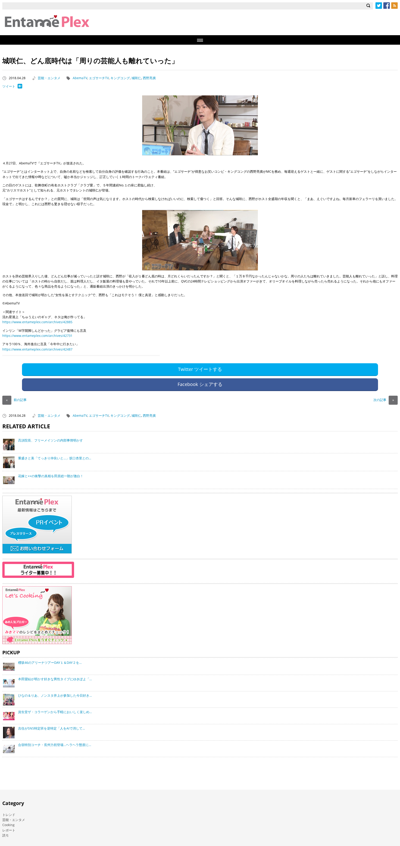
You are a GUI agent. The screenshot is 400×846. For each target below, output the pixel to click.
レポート (8, 830)
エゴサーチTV (99, 78)
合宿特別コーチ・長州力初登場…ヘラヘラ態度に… (54, 745)
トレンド (8, 814)
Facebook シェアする (200, 384)
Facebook (386, 5)
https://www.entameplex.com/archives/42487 (37, 349)
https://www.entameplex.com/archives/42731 (37, 335)
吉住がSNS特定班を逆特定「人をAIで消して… (51, 728)
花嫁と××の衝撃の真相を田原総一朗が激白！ (50, 476)
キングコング (120, 78)
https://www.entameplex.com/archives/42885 (37, 322)
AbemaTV (80, 78)
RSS (394, 5)
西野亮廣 (149, 78)
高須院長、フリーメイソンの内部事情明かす (50, 440)
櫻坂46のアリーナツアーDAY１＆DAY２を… (50, 662)
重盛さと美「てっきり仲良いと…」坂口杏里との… (54, 458)
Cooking (8, 825)
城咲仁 (136, 78)
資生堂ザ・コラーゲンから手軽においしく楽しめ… (55, 712)
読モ (5, 835)
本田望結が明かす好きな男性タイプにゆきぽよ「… (55, 679)
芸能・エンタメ (49, 78)
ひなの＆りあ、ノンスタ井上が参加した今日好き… (55, 695)
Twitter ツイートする (200, 369)
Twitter (378, 5)
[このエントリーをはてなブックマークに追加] (20, 87)
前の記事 (16, 400)
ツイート (8, 86)
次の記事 (383, 400)
